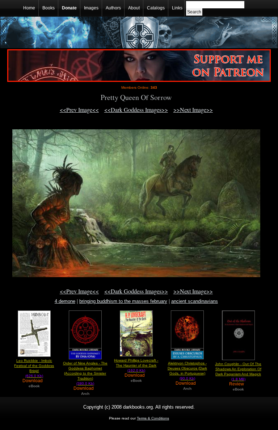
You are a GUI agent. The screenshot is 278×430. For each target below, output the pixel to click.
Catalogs (156, 8)
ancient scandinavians (194, 301)
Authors (113, 8)
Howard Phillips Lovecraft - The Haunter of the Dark (136, 365)
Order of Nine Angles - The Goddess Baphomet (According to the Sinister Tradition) (85, 373)
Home (29, 8)
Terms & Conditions (153, 418)
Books (48, 8)
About (134, 8)
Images (91, 8)
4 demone (65, 301)
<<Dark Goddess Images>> (136, 109)
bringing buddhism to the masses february (123, 301)
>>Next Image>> (193, 109)
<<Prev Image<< (79, 109)
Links (177, 8)
